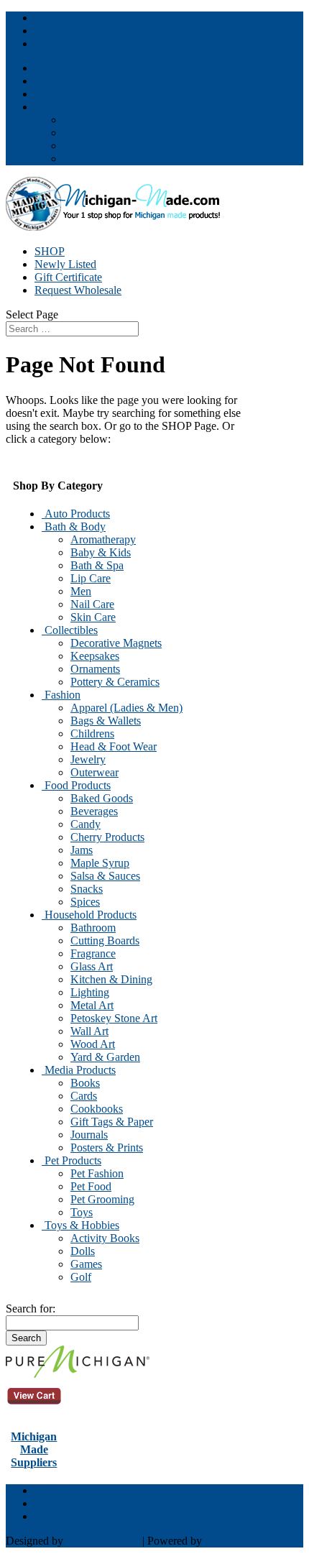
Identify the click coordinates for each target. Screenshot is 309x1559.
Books (85, 1083)
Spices (85, 902)
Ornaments (95, 669)
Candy (85, 824)
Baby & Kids (100, 552)
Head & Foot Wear (113, 746)
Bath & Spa (97, 565)
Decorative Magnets (116, 643)
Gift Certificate (68, 277)
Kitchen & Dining (111, 979)
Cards (83, 1096)
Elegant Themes (102, 1541)
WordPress (229, 1541)
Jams (81, 850)
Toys (81, 1212)
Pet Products (71, 1160)
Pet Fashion (97, 1173)
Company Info (67, 107)
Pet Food (90, 1186)
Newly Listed (65, 264)
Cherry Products (107, 837)
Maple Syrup (99, 863)
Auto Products (76, 513)
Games (86, 1264)
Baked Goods (101, 798)
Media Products (79, 1070)
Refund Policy (96, 158)
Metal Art (92, 1005)
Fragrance (93, 953)
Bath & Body (74, 526)
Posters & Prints (106, 1147)
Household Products (89, 915)
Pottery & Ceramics (115, 682)
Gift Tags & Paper (111, 1122)
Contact (52, 94)
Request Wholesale (77, 290)
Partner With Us (70, 68)
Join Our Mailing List (83, 81)
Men (80, 591)
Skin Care (93, 617)
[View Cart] (77, 1374)
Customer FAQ (98, 133)
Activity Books (104, 1238)
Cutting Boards (104, 940)
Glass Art (91, 966)
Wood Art (92, 1044)
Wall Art (89, 1031)
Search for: (30, 1308)
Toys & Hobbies (80, 1225)
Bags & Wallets (105, 720)
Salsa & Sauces (105, 876)
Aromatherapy (103, 539)
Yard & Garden (105, 1057)
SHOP (49, 251)
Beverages (94, 811)
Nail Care (92, 604)
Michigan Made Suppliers (34, 1449)
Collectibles (70, 630)
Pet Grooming (102, 1199)
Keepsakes (94, 656)
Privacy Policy (96, 145)
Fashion (61, 695)
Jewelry (88, 759)
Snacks (86, 889)
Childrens (92, 733)
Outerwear (94, 772)
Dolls (82, 1251)
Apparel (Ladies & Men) (126, 708)
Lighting (89, 992)
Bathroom (93, 927)
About (77, 120)
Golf (80, 1277)
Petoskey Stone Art (113, 1018)
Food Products (76, 785)
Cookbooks (96, 1109)
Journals (89, 1134)
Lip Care (90, 578)
